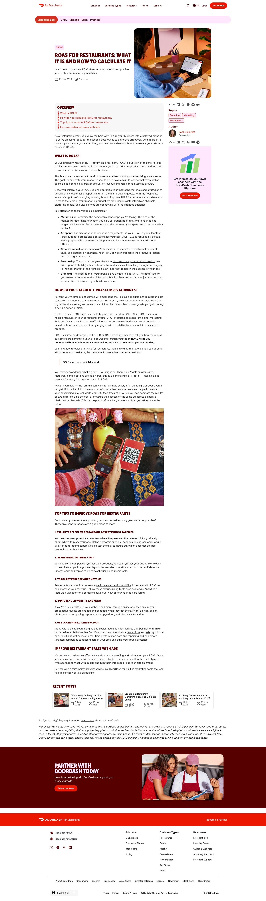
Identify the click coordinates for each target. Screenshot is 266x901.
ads (148, 632)
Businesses (109, 881)
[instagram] (64, 848)
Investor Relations (144, 881)
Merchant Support (202, 859)
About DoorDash (64, 881)
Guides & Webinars (202, 848)
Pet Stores (165, 865)
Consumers (82, 881)
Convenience (166, 854)
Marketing (189, 115)
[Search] (188, 5)
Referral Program (130, 893)
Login (204, 5)
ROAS (122, 162)
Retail (162, 870)
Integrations (131, 848)
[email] (193, 104)
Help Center (204, 881)
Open (84, 19)
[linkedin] (178, 104)
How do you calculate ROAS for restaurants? (86, 117)
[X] (183, 104)
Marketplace (131, 837)
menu (109, 607)
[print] (198, 104)
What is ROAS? (68, 113)
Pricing (128, 854)
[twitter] (52, 848)
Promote (95, 19)
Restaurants (176, 120)
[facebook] (188, 104)
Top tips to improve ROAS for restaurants (84, 122)
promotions (133, 632)
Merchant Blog (46, 19)
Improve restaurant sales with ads (80, 127)
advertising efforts (94, 317)
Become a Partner (216, 819)
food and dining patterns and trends (134, 261)
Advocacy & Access (203, 854)
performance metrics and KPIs (113, 585)
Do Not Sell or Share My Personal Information (159, 893)
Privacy (115, 893)
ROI (87, 162)
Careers (161, 881)
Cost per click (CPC (66, 314)
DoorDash (115, 668)
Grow (64, 19)
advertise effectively (130, 139)
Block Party (188, 881)
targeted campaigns (66, 639)
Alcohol (163, 848)
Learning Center (201, 843)
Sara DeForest (187, 132)
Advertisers (125, 881)
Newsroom (173, 881)
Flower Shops (166, 859)
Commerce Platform (135, 843)
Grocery (164, 843)
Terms (106, 893)
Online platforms (101, 541)
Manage (74, 19)
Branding (175, 115)
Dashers (96, 881)
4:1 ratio (135, 375)
